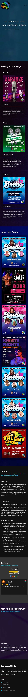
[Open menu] (25, 5)
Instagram (20, 673)
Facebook (13, 673)
